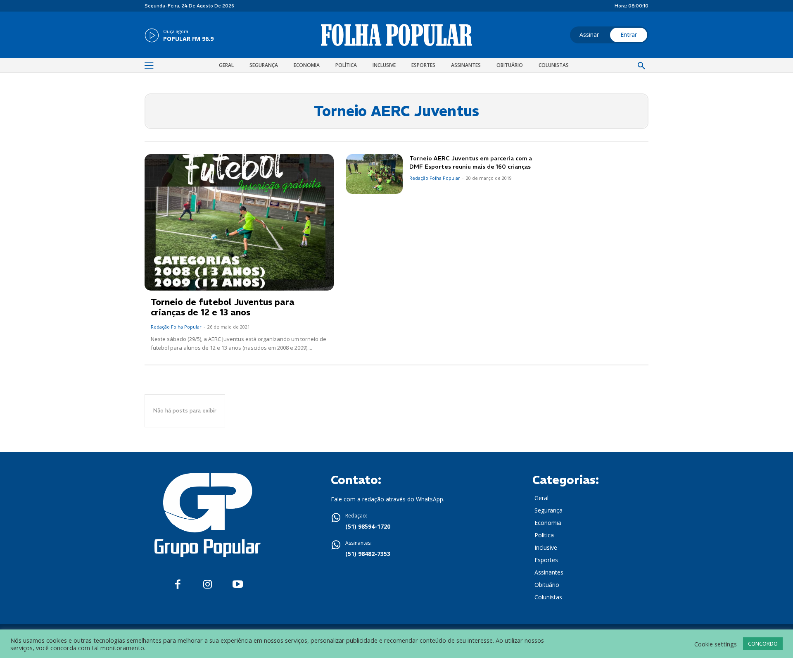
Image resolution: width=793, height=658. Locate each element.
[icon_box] (179, 36)
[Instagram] (208, 585)
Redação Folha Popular (176, 327)
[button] (641, 66)
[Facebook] (178, 585)
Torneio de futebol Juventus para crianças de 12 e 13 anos (222, 307)
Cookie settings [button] (715, 644)
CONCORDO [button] (763, 643)
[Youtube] (238, 585)
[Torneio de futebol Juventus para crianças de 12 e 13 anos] (239, 222)
